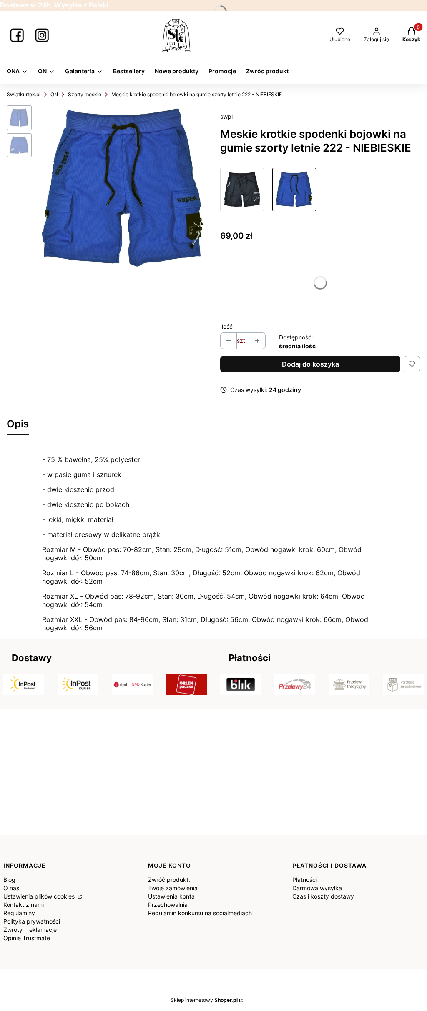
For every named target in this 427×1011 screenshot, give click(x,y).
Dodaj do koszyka (310, 364)
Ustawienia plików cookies (39, 896)
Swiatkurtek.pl (23, 94)
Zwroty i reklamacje (30, 929)
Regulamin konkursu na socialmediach (200, 912)
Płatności (304, 879)
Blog (9, 879)
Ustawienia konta (171, 896)
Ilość (226, 326)
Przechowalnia (168, 904)
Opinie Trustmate (26, 937)
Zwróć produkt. (169, 879)
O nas (11, 887)
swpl (226, 116)
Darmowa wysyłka (317, 887)
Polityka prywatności (31, 921)
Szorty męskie (84, 94)
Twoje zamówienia (173, 887)
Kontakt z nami (23, 904)
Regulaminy (19, 912)
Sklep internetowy (204, 1000)
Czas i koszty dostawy (323, 896)
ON (54, 94)
